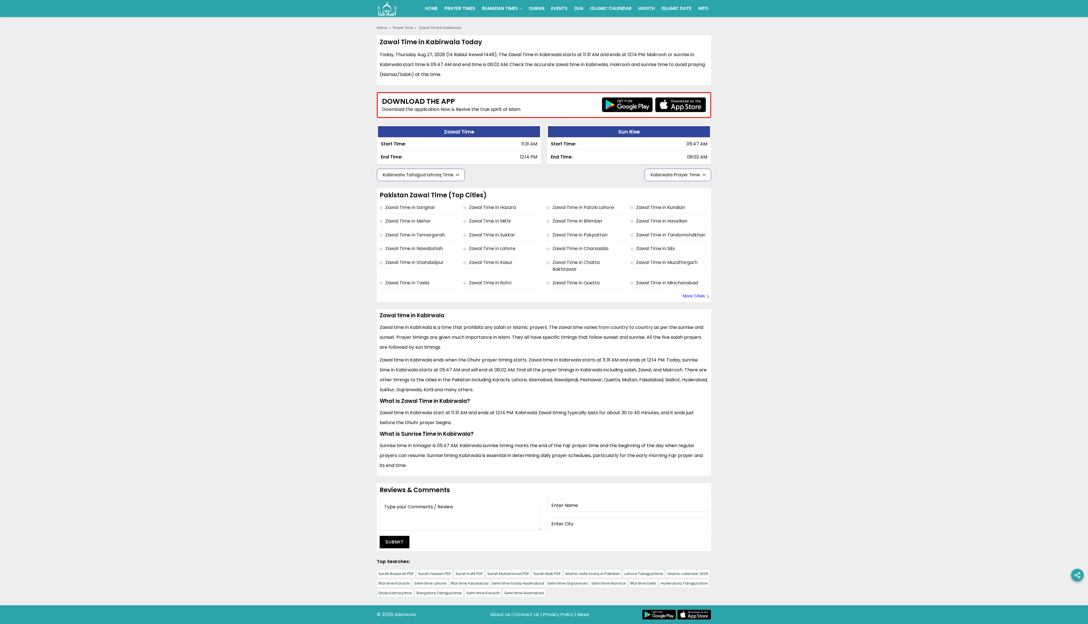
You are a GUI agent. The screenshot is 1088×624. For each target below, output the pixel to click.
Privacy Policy (558, 614)
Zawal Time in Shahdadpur (414, 262)
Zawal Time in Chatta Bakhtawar (576, 265)
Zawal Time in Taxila (407, 283)
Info (703, 8)
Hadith (646, 8)
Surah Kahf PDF (469, 573)
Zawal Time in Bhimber (577, 221)
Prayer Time (403, 27)
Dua (578, 8)
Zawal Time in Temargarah (415, 235)
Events (559, 8)
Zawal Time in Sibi (655, 248)
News (583, 614)
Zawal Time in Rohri (490, 283)
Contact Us (526, 614)
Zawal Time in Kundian (660, 207)
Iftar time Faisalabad (469, 583)
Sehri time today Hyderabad (518, 583)
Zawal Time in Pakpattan (579, 235)
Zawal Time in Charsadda (580, 248)
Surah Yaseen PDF (434, 573)
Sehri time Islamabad (524, 593)
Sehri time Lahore (430, 583)
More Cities (694, 296)
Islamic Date (676, 8)
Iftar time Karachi (394, 583)
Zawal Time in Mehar (408, 221)
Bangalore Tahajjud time (439, 593)
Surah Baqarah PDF (396, 573)
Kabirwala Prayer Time (675, 175)
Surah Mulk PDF (547, 573)
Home (431, 8)
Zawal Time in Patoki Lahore (583, 207)
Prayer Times (460, 8)
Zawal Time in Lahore (492, 248)
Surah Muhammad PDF (508, 573)
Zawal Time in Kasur (491, 262)
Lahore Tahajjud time (643, 573)
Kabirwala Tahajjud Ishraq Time (418, 175)
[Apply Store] (680, 104)
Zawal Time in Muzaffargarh (667, 262)
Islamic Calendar (611, 8)
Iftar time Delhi (643, 583)
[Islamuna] (387, 8)
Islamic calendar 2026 (688, 573)
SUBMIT (394, 542)
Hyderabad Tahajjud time (684, 583)
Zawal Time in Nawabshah (414, 248)
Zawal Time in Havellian (661, 221)
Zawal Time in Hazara (492, 207)
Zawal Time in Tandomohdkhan (671, 235)
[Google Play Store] (627, 104)
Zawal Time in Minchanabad (667, 283)
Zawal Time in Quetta (576, 283)
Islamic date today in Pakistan (592, 573)
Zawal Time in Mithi (490, 221)
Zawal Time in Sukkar (492, 235)
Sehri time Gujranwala (567, 583)
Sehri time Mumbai (608, 583)
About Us (500, 614)
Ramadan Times (500, 8)
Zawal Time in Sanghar (410, 207)
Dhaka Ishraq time (395, 593)
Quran (536, 8)
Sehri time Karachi (483, 593)
